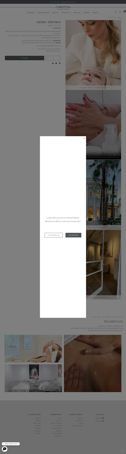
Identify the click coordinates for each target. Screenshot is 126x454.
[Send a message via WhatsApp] (123, 451)
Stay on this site (73, 235)
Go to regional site (54, 235)
